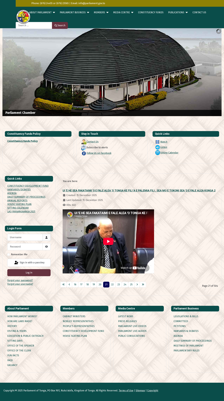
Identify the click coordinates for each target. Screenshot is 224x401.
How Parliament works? (22, 316)
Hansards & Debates (186, 331)
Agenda (178, 335)
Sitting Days (15, 340)
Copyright (152, 390)
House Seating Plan (75, 335)
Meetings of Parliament (188, 345)
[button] (212, 72)
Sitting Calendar (169, 152)
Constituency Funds (151, 12)
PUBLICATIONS (176, 12)
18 (87, 284)
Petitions (180, 326)
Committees (181, 321)
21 (106, 284)
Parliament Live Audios (132, 331)
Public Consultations (131, 335)
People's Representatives (79, 326)
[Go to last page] (143, 284)
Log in (29, 272)
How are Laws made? (19, 321)
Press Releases (127, 321)
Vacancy (12, 365)
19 (93, 284)
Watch (163, 141)
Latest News (125, 316)
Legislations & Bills (186, 316)
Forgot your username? (20, 284)
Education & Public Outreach (25, 335)
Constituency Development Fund (83, 331)
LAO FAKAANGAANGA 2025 (21, 211)
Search (61, 25)
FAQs (10, 360)
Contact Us (199, 12)
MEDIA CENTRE (121, 12)
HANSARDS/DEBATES (19, 189)
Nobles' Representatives (78, 321)
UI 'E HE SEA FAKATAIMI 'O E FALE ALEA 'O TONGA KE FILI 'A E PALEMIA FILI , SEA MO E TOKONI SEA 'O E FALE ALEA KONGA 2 (139, 190)
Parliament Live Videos (132, 326)
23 (118, 284)
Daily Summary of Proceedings (193, 340)
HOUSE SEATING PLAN (19, 204)
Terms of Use (126, 390)
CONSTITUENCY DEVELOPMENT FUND (28, 185)
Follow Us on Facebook (99, 153)
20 (100, 284)
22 (112, 284)
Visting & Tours (17, 331)
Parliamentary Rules (186, 350)
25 (131, 284)
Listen (163, 147)
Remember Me (19, 254)
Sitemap (140, 390)
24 (125, 284)
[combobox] (34, 25)
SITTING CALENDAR (18, 207)
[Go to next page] (137, 284)
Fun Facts (13, 355)
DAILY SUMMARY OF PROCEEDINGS (26, 196)
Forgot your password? (20, 280)
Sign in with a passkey (31, 262)
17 (81, 284)
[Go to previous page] (69, 284)
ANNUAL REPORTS (17, 200)
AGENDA (11, 193)
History (12, 326)
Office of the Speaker (20, 345)
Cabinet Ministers (74, 316)
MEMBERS (99, 12)
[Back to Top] (219, 395)
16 (75, 284)
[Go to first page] (63, 284)
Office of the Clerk (19, 350)
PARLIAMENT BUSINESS (73, 12)
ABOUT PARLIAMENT (40, 12)
